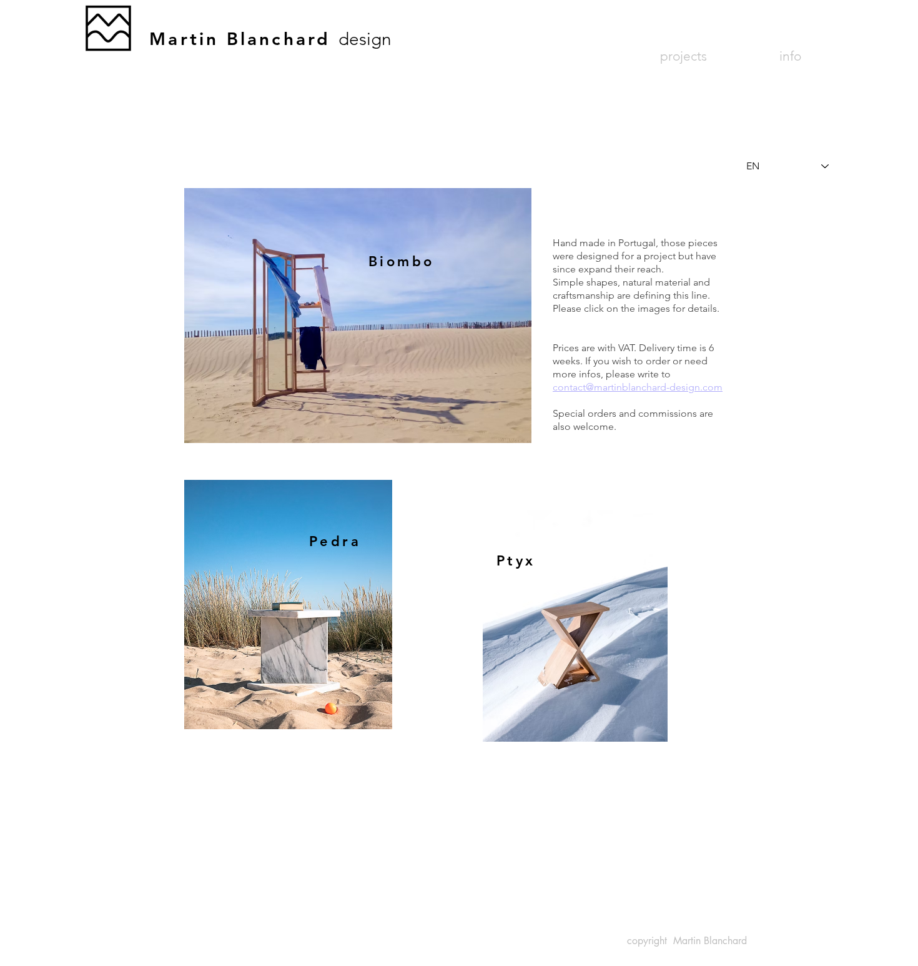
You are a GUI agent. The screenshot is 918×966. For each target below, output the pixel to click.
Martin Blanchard (243, 38)
